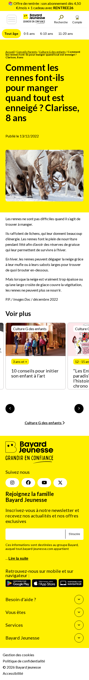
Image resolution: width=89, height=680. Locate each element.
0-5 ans (29, 33)
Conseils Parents (26, 52)
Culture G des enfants (52, 52)
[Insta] (12, 482)
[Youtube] (44, 482)
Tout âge (11, 33)
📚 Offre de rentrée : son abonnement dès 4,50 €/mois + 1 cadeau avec (44, 5)
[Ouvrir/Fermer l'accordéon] (79, 599)
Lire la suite (18, 558)
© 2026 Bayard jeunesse (22, 667)
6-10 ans (46, 33)
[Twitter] (60, 482)
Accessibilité (13, 673)
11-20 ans (65, 33)
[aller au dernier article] (10, 408)
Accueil (10, 52)
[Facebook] (28, 482)
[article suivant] (79, 408)
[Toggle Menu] (11, 19)
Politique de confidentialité (24, 661)
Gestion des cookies (18, 655)
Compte (77, 22)
